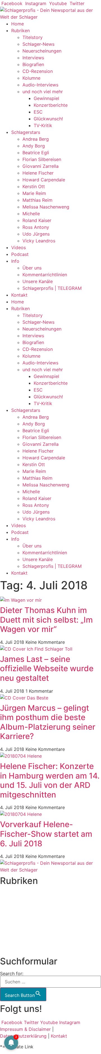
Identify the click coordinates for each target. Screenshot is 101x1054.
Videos (18, 247)
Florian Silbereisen (41, 159)
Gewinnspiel (46, 98)
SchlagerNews (15, 901)
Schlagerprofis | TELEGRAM (52, 288)
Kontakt (19, 295)
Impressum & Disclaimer (25, 1029)
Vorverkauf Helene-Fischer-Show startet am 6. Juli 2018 (46, 834)
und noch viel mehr (42, 91)
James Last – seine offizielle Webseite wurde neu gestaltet (46, 668)
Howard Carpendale (43, 179)
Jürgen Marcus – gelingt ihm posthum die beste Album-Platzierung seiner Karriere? (47, 722)
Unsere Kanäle (37, 281)
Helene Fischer (38, 173)
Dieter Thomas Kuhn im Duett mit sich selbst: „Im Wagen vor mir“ (46, 619)
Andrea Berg (35, 139)
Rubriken (20, 30)
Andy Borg (33, 146)
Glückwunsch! (48, 118)
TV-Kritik (43, 125)
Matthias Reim (37, 200)
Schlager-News (38, 44)
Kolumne (31, 78)
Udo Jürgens (36, 234)
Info (15, 261)
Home (17, 24)
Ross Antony (35, 227)
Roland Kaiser (36, 220)
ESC (38, 112)
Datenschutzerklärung (23, 1036)
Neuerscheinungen (41, 51)
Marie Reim (34, 193)
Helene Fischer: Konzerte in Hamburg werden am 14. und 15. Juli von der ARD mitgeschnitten (50, 780)
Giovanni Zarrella (40, 166)
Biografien (33, 64)
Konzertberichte (51, 105)
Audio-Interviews (40, 85)
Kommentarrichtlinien (44, 274)
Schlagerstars (25, 132)
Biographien (12, 921)
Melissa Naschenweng (45, 207)
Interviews (33, 57)
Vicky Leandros (38, 241)
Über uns (32, 268)
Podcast (20, 254)
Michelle (31, 213)
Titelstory (32, 37)
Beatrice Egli (35, 152)
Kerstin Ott (33, 186)
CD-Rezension (37, 71)
